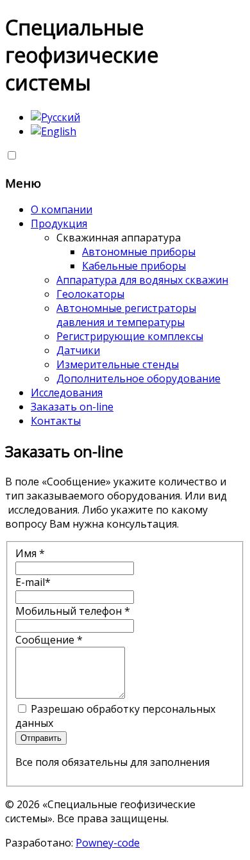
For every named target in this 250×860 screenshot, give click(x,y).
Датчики (78, 350)
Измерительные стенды (117, 364)
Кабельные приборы (134, 266)
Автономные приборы (139, 252)
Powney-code (108, 843)
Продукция (59, 223)
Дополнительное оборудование (138, 378)
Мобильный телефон (72, 611)
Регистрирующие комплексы (129, 336)
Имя (30, 553)
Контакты (56, 421)
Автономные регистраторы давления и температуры (126, 315)
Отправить (41, 738)
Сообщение (49, 640)
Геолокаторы (90, 294)
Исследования (67, 392)
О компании (61, 209)
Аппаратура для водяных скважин (142, 280)
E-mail (33, 582)
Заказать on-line (72, 407)
